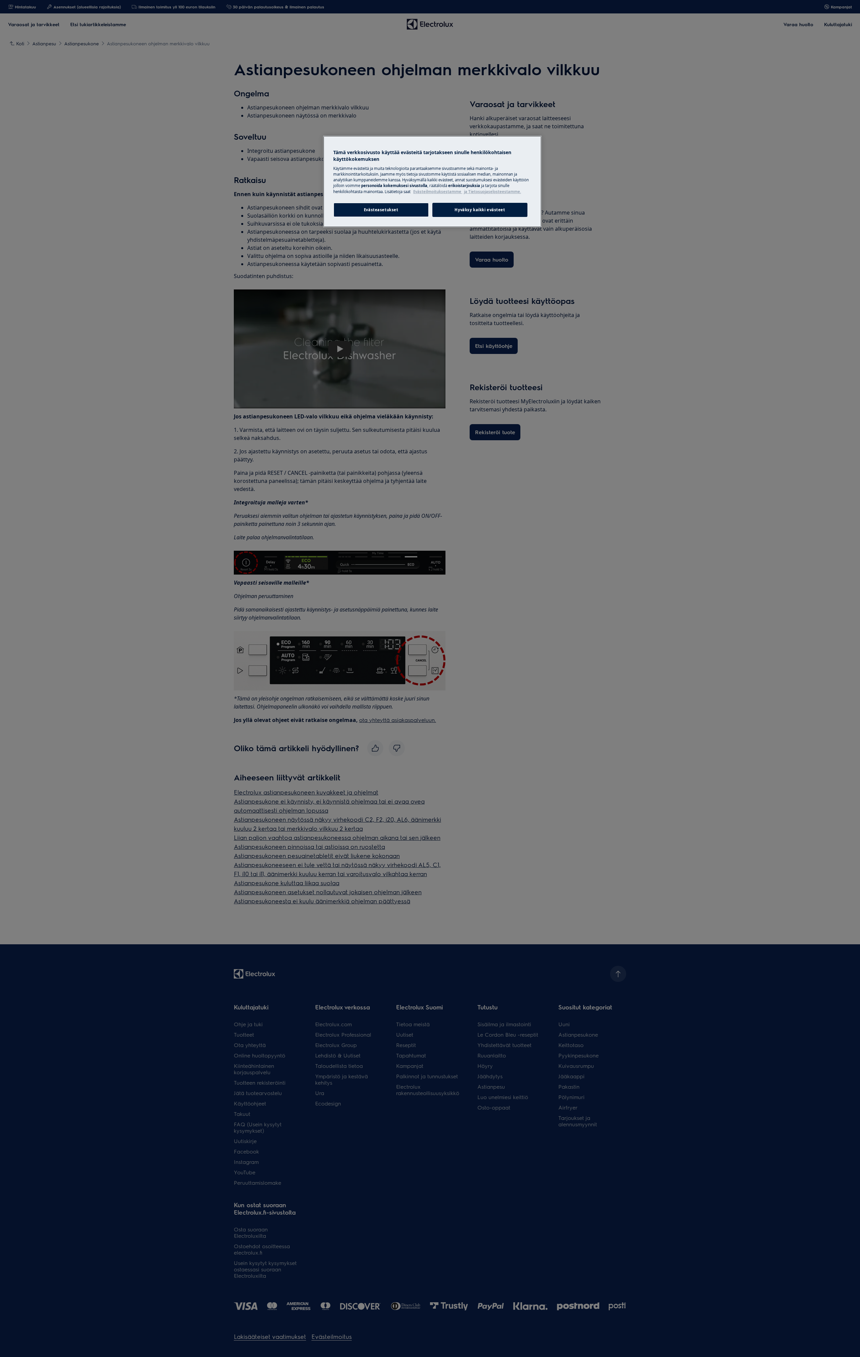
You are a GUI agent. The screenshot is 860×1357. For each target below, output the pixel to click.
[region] (432, 181)
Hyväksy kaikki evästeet (480, 209)
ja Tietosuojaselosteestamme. (492, 191)
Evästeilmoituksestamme (437, 191)
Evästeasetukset (381, 209)
